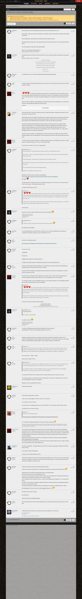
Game (7, 1)
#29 (73, 491)
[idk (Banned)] (9, 267)
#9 (73, 190)
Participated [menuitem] (55, 3)
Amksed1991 (14, 30)
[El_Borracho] (9, 114)
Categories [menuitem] (26, 3)
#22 (73, 386)
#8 (73, 149)
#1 (73, 30)
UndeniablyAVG (15, 510)
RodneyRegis (14, 445)
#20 (73, 346)
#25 (73, 429)
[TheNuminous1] (9, 388)
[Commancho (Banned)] (9, 330)
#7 (73, 140)
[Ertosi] (9, 94)
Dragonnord (14, 74)
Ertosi (13, 92)
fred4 (13, 240)
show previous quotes (27, 311)
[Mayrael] (9, 413)
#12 (73, 230)
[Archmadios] (9, 232)
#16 (73, 275)
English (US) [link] (3, 1)
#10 (73, 210)
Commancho (14, 328)
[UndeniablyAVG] (9, 512)
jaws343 (13, 140)
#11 (73, 220)
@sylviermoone (24, 217)
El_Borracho (14, 112)
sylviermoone (25, 220)
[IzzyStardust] (9, 151)
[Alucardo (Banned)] (9, 459)
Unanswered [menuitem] (47, 3)
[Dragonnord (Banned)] (9, 76)
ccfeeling (14, 395)
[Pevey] (9, 339)
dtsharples (14, 466)
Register (11, 525)
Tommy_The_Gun (15, 429)
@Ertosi (25, 105)
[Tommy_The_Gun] (9, 431)
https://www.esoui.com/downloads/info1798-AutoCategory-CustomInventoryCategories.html (39, 243)
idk (12, 265)
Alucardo (13, 457)
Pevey (13, 337)
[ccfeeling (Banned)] (9, 397)
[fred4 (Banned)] (9, 241)
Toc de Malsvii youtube (45, 71)
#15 (73, 265)
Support (18, 1)
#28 (73, 466)
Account (10, 1)
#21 (73, 362)
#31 (73, 510)
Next (70, 23)
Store (13, 1)
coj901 (13, 83)
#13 (73, 239)
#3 (73, 74)
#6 (73, 112)
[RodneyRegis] (9, 447)
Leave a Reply (11, 23)
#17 (73, 309)
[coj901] (9, 85)
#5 (73, 92)
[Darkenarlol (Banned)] (9, 493)
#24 (73, 411)
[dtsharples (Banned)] (9, 468)
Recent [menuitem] (40, 3)
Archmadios (14, 231)
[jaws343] (9, 142)
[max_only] (9, 277)
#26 (73, 445)
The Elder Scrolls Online (41, 1)
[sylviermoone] (9, 212)
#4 (73, 83)
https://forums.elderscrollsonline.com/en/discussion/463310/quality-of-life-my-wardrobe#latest (40, 176)
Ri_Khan (13, 501)
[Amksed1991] (9, 32)
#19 (73, 337)
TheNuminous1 (15, 386)
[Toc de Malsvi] (9, 56)
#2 (73, 54)
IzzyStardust (14, 149)
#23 (73, 395)
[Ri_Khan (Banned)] (9, 503)
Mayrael (13, 411)
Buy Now (78, 1)
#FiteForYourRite (43, 303)
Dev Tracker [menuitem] (34, 3)
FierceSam (14, 249)
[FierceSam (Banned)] (9, 250)
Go (73, 9)
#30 (73, 501)
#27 (73, 457)
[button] (73, 23)
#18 (73, 328)
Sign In (8, 9)
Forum (16, 1)
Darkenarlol (14, 491)
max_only (13, 275)
